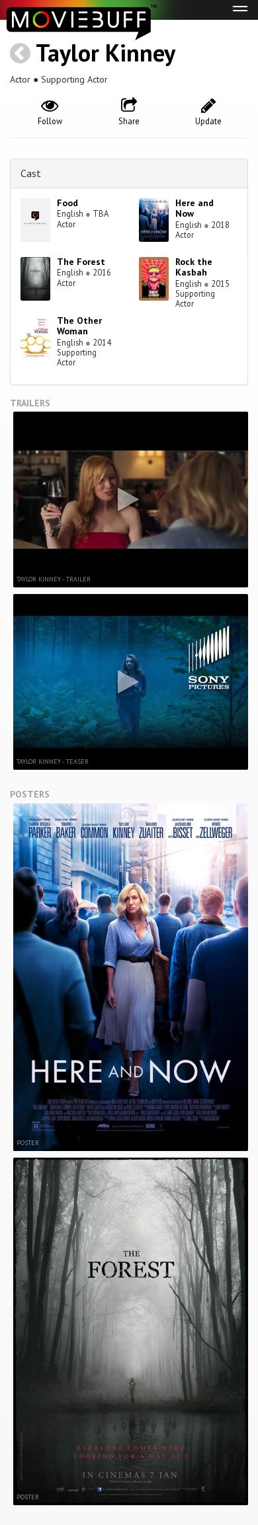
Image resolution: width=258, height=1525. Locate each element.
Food (67, 203)
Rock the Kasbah (193, 267)
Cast (31, 173)
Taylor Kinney (105, 52)
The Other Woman (79, 326)
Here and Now (194, 208)
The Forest (81, 262)
